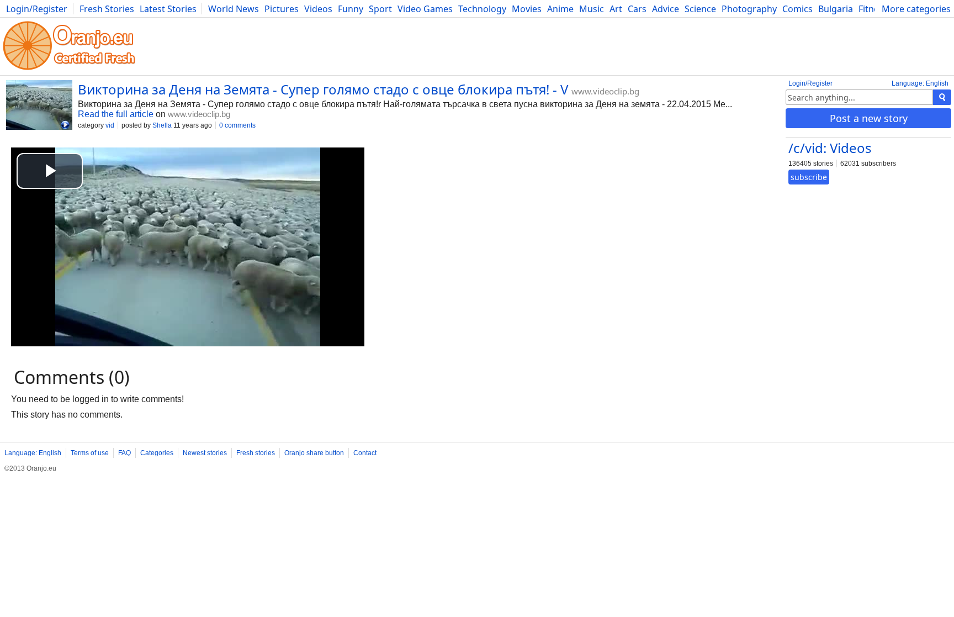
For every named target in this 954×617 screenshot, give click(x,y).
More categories (916, 9)
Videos (318, 9)
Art (616, 9)
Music (591, 9)
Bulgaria (835, 9)
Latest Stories (168, 9)
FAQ (124, 453)
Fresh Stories (107, 9)
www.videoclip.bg (605, 91)
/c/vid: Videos (830, 148)
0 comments (237, 125)
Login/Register (36, 9)
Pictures (281, 9)
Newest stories (205, 453)
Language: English (920, 83)
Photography (749, 9)
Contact (365, 453)
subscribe (809, 177)
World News (233, 9)
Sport (380, 9)
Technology (482, 9)
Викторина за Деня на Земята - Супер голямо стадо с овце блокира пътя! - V (323, 89)
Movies (527, 9)
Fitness (873, 9)
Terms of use (90, 453)
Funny (350, 9)
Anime (560, 9)
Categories (156, 453)
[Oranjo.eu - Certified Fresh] (69, 70)
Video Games (425, 9)
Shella (162, 125)
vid (109, 125)
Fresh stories (255, 453)
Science (700, 9)
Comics (797, 9)
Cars (637, 9)
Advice (665, 9)
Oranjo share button (314, 453)
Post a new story (869, 118)
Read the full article (115, 114)
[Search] (942, 97)
